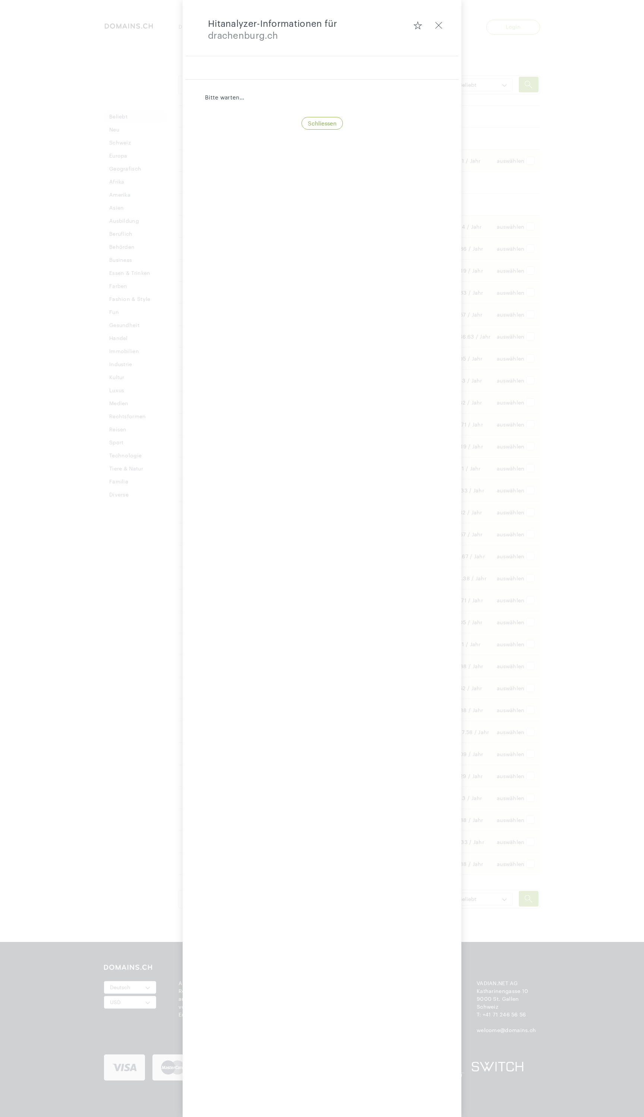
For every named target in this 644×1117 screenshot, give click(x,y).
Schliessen (322, 123)
